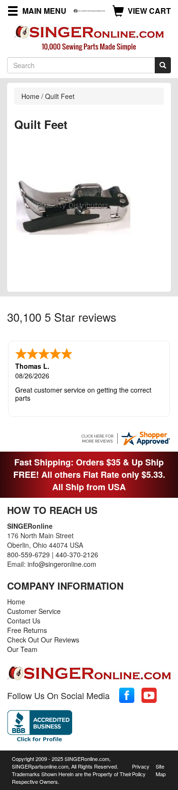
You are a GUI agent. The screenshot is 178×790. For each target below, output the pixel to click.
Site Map (161, 770)
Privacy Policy (141, 770)
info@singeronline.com (62, 564)
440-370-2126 (77, 554)
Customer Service (34, 611)
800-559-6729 (28, 554)
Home (30, 96)
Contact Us (23, 620)
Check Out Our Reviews (43, 639)
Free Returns (27, 630)
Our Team (22, 649)
